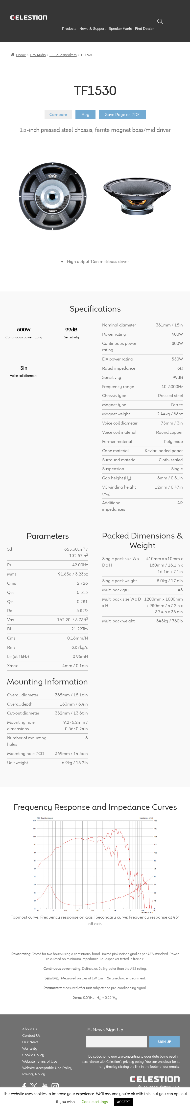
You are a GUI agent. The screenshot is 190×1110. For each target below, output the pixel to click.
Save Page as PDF (122, 114)
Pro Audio (38, 54)
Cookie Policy (33, 1054)
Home (21, 54)
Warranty (29, 1048)
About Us (29, 1029)
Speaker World (120, 28)
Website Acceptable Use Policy (47, 1067)
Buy (85, 114)
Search (160, 21)
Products (69, 28)
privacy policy (133, 1061)
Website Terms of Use (39, 1061)
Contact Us (31, 1035)
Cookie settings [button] (95, 1101)
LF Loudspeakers (63, 54)
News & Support (92, 28)
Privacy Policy (33, 1074)
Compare (58, 114)
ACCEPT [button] (123, 1102)
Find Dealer (144, 28)
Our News (30, 1041)
